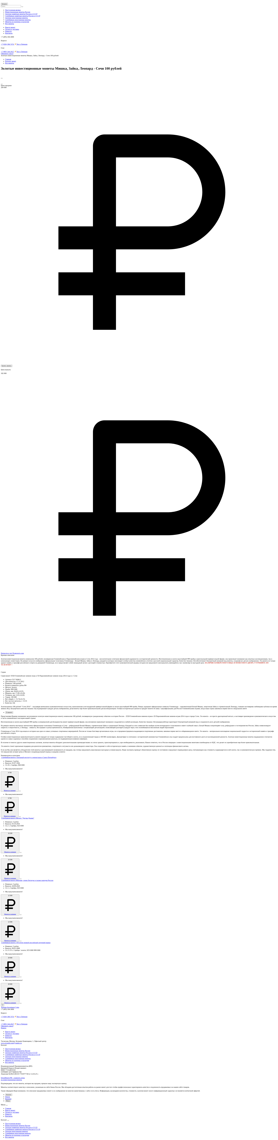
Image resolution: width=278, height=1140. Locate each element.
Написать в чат (6, 653)
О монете (9, 712)
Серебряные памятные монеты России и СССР (22, 16)
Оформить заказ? (7, 54)
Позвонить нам (18, 653)
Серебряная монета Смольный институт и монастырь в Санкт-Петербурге (28, 757)
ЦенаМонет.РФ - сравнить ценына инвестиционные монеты (13, 1079)
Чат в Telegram (21, 44)
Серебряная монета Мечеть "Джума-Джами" (17, 818)
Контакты (8, 33)
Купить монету (6, 366)
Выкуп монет (10, 27)
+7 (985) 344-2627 (7, 52)
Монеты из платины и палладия (17, 22)
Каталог (4, 4)
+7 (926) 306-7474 (7, 44)
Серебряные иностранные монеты (18, 20)
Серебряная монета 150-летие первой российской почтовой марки (25, 943)
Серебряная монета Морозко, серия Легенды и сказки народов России (27, 880)
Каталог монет (10, 61)
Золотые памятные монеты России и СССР (21, 14)
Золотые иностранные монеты (16, 18)
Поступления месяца (13, 10)
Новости (8, 31)
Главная (8, 59)
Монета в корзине (10, 790)
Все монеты (9, 24)
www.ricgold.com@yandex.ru (11, 1043)
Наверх (3, 1028)
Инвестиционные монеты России (17, 12)
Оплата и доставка (12, 29)
